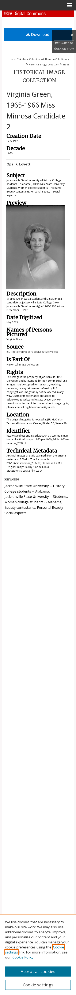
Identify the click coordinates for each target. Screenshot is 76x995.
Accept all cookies (38, 971)
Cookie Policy (22, 957)
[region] (38, 954)
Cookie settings (38, 985)
